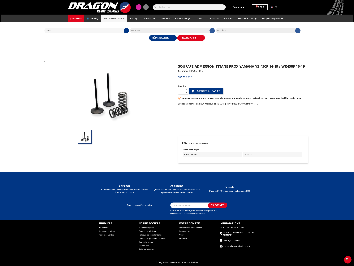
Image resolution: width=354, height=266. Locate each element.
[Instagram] (138, 7)
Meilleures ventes (106, 235)
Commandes (184, 231)
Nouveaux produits (106, 231)
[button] (348, 260)
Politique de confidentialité (150, 235)
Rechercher (189, 37)
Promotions (103, 227)
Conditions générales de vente (152, 238)
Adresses (183, 238)
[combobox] (86, 30)
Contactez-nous (146, 242)
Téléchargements (146, 249)
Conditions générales (148, 231)
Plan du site (144, 246)
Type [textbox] (48, 30)
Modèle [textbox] (221, 30)
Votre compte (189, 223)
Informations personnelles (190, 227)
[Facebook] (146, 7)
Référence (183, 71)
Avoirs (181, 235)
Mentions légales (146, 227)
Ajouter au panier (206, 91)
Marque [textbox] (135, 30)
